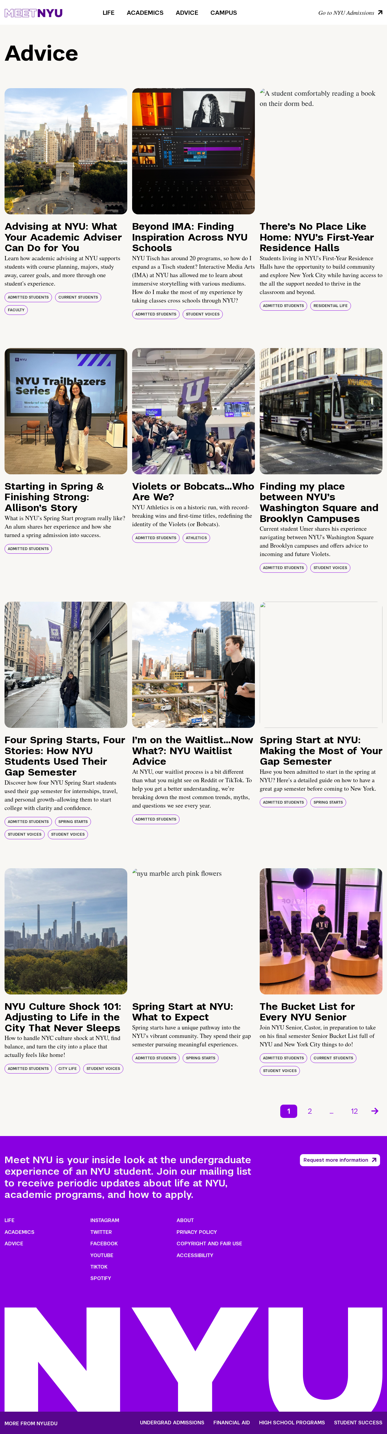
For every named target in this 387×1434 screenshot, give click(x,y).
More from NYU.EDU (31, 1423)
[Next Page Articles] (375, 1110)
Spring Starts (73, 821)
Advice (187, 12)
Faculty (16, 310)
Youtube (101, 1255)
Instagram (104, 1220)
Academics (145, 12)
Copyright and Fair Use (209, 1243)
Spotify (100, 1278)
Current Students (78, 297)
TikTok (98, 1267)
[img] (66, 151)
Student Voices (203, 314)
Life (109, 12)
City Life (67, 1068)
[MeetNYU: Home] (33, 12)
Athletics (196, 538)
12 (354, 1111)
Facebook (104, 1243)
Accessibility (195, 1255)
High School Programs (292, 1422)
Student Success (358, 1422)
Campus (223, 12)
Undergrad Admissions (172, 1422)
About (185, 1220)
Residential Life (331, 305)
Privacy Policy (197, 1232)
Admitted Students (28, 297)
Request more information (336, 1160)
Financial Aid (231, 1422)
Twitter (101, 1232)
